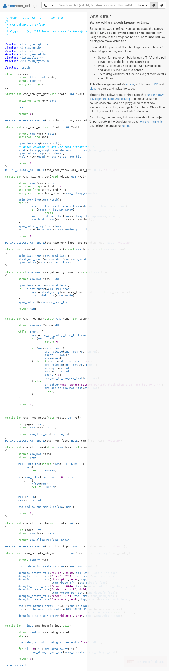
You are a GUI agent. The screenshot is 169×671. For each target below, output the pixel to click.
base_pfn (67, 582)
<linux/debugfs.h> (34, 44)
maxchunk (38, 219)
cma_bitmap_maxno (79, 193)
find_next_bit (52, 216)
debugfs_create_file (34, 572)
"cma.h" (26, 67)
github (126, 125)
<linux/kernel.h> (33, 54)
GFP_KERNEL (73, 463)
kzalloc (34, 463)
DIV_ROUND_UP (76, 609)
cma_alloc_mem (40, 539)
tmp (20, 566)
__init (28, 625)
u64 (71, 94)
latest (142, 5)
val (22, 107)
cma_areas (73, 652)
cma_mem (29, 278)
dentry (29, 559)
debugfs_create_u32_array (38, 615)
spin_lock (25, 255)
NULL (58, 278)
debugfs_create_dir (43, 566)
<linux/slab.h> (31, 57)
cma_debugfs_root (31, 642)
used (21, 150)
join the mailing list (151, 121)
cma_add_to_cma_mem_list (64, 378)
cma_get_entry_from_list (60, 335)
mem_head (79, 259)
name (71, 566)
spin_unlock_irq (30, 153)
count (34, 331)
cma (26, 133)
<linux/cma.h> (30, 47)
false (70, 477)
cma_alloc (32, 477)
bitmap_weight (40, 150)
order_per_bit (70, 156)
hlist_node (32, 77)
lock (54, 143)
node (56, 259)
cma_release (54, 351)
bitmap (66, 150)
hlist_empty (36, 288)
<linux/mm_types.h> (35, 61)
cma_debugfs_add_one (47, 652)
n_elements (53, 609)
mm (12, 5)
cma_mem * (30, 272)
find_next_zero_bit (59, 206)
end (34, 216)
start (36, 206)
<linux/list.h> (31, 51)
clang (93, 88)
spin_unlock (27, 262)
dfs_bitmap (35, 605)
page (27, 80)
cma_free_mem (40, 434)
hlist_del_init (43, 295)
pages (64, 434)
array (49, 605)
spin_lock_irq (29, 143)
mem (47, 259)
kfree (49, 358)
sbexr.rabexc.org (119, 99)
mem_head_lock (55, 255)
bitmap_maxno (63, 209)
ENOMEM (50, 470)
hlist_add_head (29, 259)
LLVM (154, 84)
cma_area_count (56, 648)
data (53, 100)
